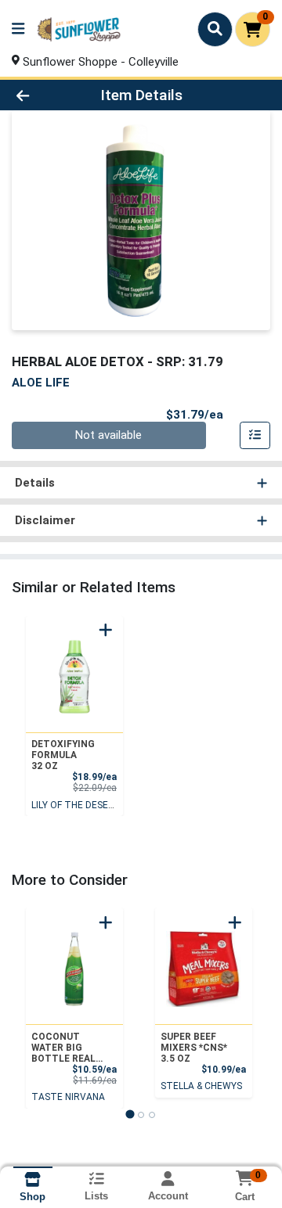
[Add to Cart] (106, 629)
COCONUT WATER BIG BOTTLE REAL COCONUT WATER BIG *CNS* (63, 1047)
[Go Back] (44, 95)
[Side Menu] (18, 29)
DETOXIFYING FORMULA (63, 755)
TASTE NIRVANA (68, 1096)
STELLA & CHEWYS (201, 1085)
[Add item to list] (255, 436)
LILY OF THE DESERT (76, 805)
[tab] (129, 1114)
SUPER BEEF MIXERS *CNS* (194, 1047)
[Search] (215, 29)
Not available (108, 435)
